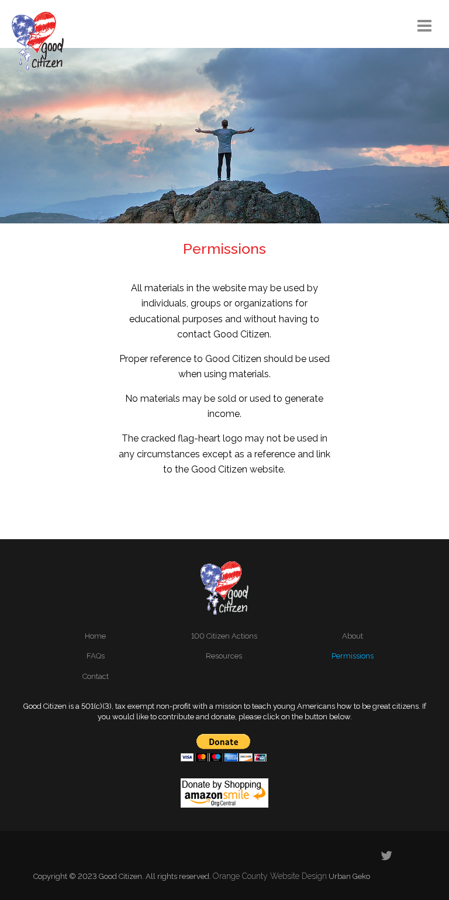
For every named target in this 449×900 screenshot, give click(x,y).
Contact (95, 676)
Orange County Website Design (270, 876)
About (352, 636)
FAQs (96, 655)
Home (95, 636)
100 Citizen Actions (224, 636)
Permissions (352, 655)
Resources (224, 655)
